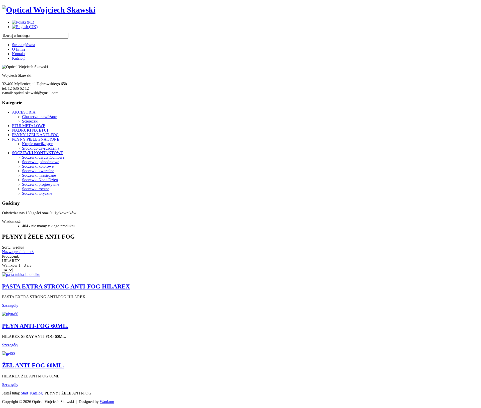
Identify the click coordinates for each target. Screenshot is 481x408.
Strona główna (23, 45)
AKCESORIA (24, 112)
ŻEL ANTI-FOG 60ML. (33, 365)
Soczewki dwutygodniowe (43, 157)
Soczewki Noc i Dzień (40, 180)
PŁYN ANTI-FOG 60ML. (35, 326)
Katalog (18, 58)
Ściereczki (30, 121)
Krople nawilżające (37, 144)
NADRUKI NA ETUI (30, 130)
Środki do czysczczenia (40, 148)
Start (24, 393)
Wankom (107, 401)
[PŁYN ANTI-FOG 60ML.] (10, 314)
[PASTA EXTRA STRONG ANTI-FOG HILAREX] (21, 274)
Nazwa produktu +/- (18, 252)
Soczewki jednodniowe (40, 162)
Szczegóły (10, 305)
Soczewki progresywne (40, 184)
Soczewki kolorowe (38, 166)
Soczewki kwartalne (38, 171)
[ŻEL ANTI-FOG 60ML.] (8, 353)
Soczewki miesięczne (39, 175)
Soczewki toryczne (37, 193)
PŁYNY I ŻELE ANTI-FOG (35, 135)
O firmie (18, 49)
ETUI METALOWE (28, 126)
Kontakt (18, 54)
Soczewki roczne (35, 189)
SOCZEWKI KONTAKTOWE (37, 153)
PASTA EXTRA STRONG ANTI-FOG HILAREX (66, 286)
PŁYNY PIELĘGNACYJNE (35, 139)
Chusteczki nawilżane (39, 117)
